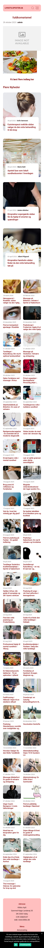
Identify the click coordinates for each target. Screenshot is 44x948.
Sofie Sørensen (22, 121)
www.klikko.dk (24, 920)
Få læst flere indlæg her (22, 79)
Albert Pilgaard (23, 256)
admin (20, 22)
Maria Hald (21, 167)
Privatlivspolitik (25, 944)
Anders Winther (23, 210)
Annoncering (22, 930)
